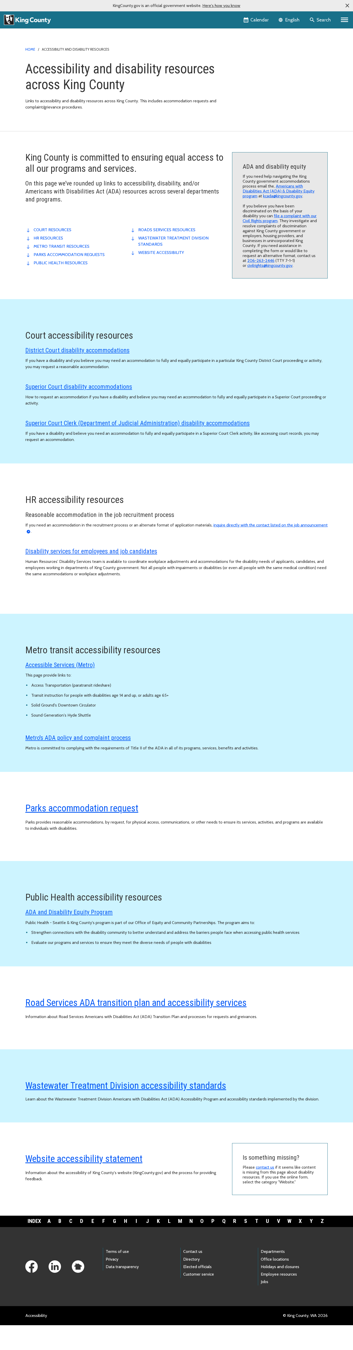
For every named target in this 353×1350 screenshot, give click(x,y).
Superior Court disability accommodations (78, 386)
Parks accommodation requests (69, 254)
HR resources (48, 238)
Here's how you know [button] (221, 5)
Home (30, 49)
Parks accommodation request (81, 808)
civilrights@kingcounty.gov (270, 265)
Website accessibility (161, 252)
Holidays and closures (280, 1266)
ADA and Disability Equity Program (69, 912)
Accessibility (36, 1315)
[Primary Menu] (344, 19)
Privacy (112, 1259)
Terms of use (117, 1251)
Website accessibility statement (83, 1158)
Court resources (52, 229)
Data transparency (122, 1266)
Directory (191, 1259)
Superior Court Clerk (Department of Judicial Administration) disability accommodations (137, 423)
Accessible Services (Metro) (60, 665)
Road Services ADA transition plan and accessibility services (136, 1002)
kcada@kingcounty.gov (282, 195)
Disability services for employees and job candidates (91, 551)
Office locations (275, 1259)
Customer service (198, 1274)
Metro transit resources (61, 246)
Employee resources (279, 1274)
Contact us (192, 1251)
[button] (347, 5)
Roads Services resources (166, 229)
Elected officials (197, 1266)
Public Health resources (61, 262)
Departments (273, 1251)
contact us (265, 1167)
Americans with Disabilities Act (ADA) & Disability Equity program (278, 191)
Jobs (264, 1281)
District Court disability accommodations (77, 350)
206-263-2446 (260, 260)
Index (34, 1221)
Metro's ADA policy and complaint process (78, 737)
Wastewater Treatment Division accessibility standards (125, 1085)
